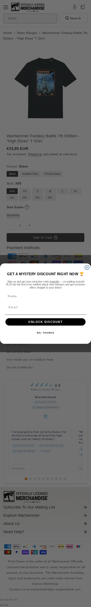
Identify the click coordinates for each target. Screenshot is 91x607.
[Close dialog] (87, 267)
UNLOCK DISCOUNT (45, 321)
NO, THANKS (45, 333)
